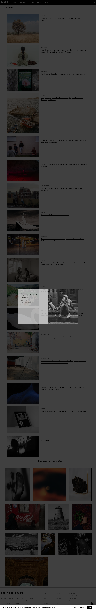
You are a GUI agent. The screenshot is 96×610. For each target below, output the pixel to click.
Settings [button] (75, 607)
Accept (89, 607)
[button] (75, 290)
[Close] (94, 607)
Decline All (82, 607)
